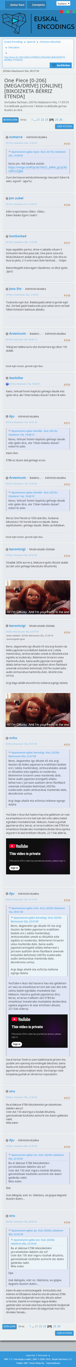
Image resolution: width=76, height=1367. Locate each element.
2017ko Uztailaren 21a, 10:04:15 (21, 204)
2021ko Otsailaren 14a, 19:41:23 (21, 422)
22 (42, 119)
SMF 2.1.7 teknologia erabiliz (17, 1359)
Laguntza (30, 1355)
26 (60, 119)
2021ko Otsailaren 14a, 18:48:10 (24, 383)
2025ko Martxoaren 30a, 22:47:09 (22, 631)
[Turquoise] (74, 11)
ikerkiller (16, 378)
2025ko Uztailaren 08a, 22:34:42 (21, 1097)
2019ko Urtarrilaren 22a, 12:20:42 (22, 294)
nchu (13, 738)
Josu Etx (15, 289)
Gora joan (9, 1326)
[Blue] (64, 11)
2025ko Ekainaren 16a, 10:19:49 (21, 899)
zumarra (16, 137)
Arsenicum (17, 333)
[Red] (61, 11)
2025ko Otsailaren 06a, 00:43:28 (21, 555)
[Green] (67, 11)
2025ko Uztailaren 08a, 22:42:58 (21, 1146)
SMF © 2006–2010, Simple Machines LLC (52, 1359)
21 (38, 119)
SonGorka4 (17, 236)
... (35, 119)
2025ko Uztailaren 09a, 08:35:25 (21, 1221)
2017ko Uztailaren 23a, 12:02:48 (21, 242)
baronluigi (17, 549)
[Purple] (70, 11)
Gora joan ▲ (44, 1355)
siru (12, 1091)
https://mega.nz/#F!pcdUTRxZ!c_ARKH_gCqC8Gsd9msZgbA (37, 169)
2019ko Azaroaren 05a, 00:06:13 (21, 339)
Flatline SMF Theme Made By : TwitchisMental (38, 1363)
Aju (11, 416)
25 (56, 119)
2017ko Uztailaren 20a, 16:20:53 (21, 142)
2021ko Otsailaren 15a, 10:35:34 (21, 483)
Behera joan (10, 119)
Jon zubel (16, 198)
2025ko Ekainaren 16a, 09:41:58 (21, 743)
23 (46, 119)
